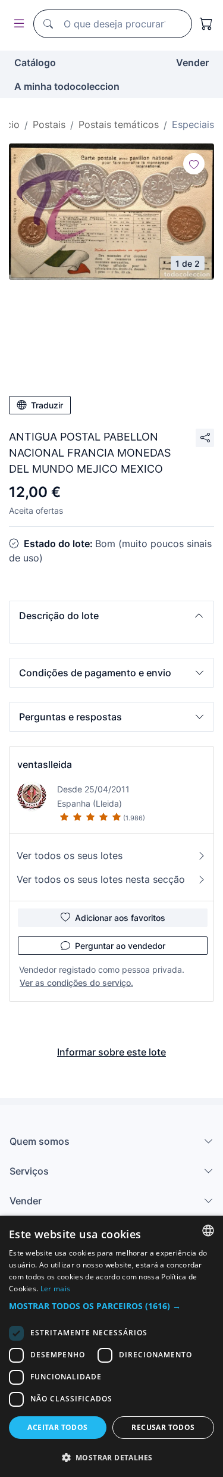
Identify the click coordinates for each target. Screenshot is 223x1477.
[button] (111, 615)
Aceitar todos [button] (57, 1427)
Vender (192, 62)
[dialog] (111, 1346)
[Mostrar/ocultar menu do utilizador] (16, 24)
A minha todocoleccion (67, 86)
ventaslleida (44, 764)
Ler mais (55, 1289)
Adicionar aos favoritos (120, 918)
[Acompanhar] (194, 163)
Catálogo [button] (35, 62)
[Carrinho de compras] (206, 24)
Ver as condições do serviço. (76, 983)
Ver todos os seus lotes (70, 855)
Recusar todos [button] (162, 1427)
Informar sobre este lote (111, 1052)
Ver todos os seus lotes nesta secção (101, 879)
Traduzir (47, 405)
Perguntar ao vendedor (120, 946)
